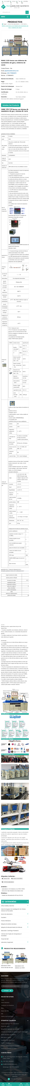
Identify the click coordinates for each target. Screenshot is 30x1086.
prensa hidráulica (6, 921)
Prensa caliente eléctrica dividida (10, 1046)
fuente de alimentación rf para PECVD (12, 895)
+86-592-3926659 (8, 1061)
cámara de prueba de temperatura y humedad (11, 935)
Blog (2, 1008)
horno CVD (6, 878)
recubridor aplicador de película (10, 1029)
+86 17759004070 (14, 1067)
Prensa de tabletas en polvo (8, 1049)
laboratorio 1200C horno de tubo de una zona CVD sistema (7, 967)
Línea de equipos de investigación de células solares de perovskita (13, 910)
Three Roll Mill (5, 939)
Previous (0, 959)
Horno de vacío (5, 1026)
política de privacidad (7, 1016)
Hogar (5, 24)
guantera (3, 917)
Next (27, 959)
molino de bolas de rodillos (8, 1035)
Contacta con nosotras (7, 1005)
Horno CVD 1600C (17, 878)
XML (2, 1014)
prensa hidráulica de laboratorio (10, 1024)
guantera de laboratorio (7, 1040)
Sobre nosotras (5, 1003)
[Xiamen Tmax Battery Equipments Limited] (15, 7)
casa (2, 1000)
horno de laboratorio (13, 24)
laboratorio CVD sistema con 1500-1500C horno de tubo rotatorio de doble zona (13, 890)
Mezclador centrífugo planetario (10, 931)
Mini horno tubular (6, 1037)
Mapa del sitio (5, 1011)
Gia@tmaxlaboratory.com (10, 1064)
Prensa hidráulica (6, 1043)
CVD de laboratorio (9, 882)
